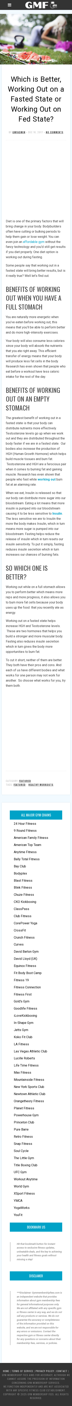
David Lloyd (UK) (25, 959)
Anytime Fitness (25, 852)
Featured (25, 781)
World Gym (21, 1186)
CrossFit (20, 930)
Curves (19, 944)
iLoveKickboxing (25, 1016)
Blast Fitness (23, 880)
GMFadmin (18, 132)
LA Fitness (21, 1044)
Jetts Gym (21, 1030)
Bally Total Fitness (27, 859)
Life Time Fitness (26, 1065)
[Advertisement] (36, 180)
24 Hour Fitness (25, 824)
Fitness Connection (27, 987)
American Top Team (27, 845)
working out (47, 479)
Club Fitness (22, 916)
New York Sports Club (29, 1087)
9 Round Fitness (25, 830)
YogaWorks (22, 1208)
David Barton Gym (26, 951)
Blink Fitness (23, 887)
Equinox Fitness (25, 966)
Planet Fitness (24, 1108)
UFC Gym (20, 1172)
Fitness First (23, 994)
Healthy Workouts (40, 784)
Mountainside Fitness (29, 1080)
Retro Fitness (23, 1136)
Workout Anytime (26, 1179)
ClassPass (21, 909)
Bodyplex (20, 873)
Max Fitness (22, 1072)
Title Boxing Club (25, 1165)
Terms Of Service (22, 1371)
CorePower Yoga (25, 923)
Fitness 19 (21, 980)
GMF (40, 5)
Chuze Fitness (24, 895)
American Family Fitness (31, 838)
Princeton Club (24, 1122)
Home (6, 1371)
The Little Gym (24, 1158)
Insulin (57, 513)
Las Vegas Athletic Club (30, 1051)
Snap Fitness (23, 1144)
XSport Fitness (24, 1193)
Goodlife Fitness (25, 1008)
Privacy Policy (45, 1371)
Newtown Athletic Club (29, 1094)
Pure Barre (21, 1129)
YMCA (18, 1201)
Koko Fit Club (23, 1037)
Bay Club (20, 866)
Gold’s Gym (21, 1001)
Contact (61, 1371)
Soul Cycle (21, 1151)
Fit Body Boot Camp (28, 973)
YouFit (18, 1215)
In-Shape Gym (23, 1023)
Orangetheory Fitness (29, 1101)
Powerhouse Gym (26, 1115)
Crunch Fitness (24, 937)
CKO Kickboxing (25, 902)
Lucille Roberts (24, 1058)
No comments (54, 132)
